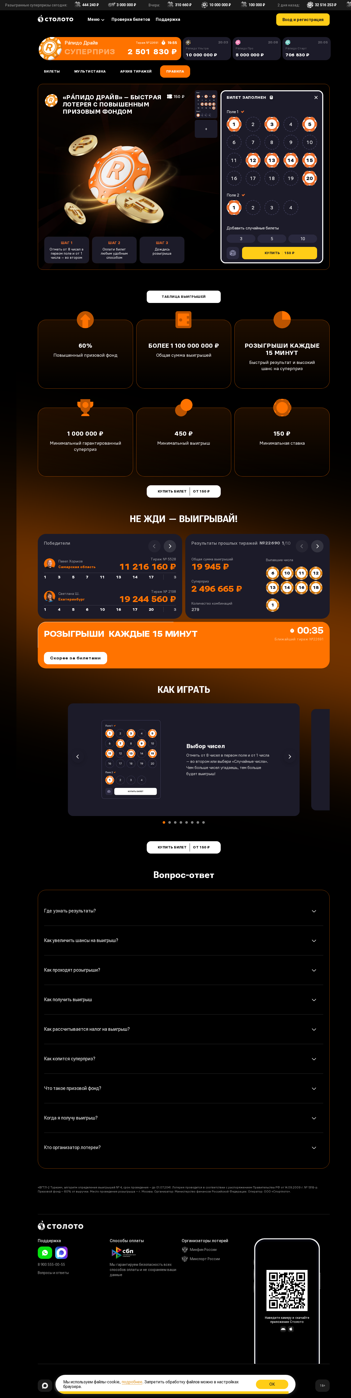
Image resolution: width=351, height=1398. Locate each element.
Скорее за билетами (75, 658)
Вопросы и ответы (53, 1273)
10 (302, 238)
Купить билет (184, 491)
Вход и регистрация (303, 19)
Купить (279, 253)
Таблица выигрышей (184, 297)
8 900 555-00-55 (51, 1264)
